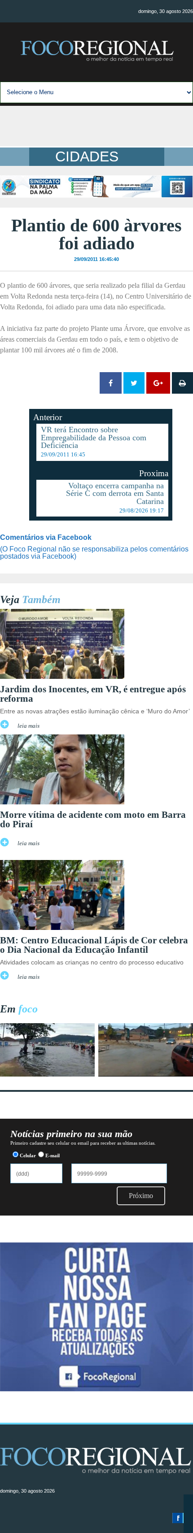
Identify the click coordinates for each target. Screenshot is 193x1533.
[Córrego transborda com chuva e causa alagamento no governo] (145, 1074)
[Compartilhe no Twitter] (134, 383)
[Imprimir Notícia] (182, 383)
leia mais (28, 726)
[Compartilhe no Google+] (158, 383)
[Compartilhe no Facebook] (111, 383)
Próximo (141, 1195)
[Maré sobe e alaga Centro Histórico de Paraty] (47, 1074)
